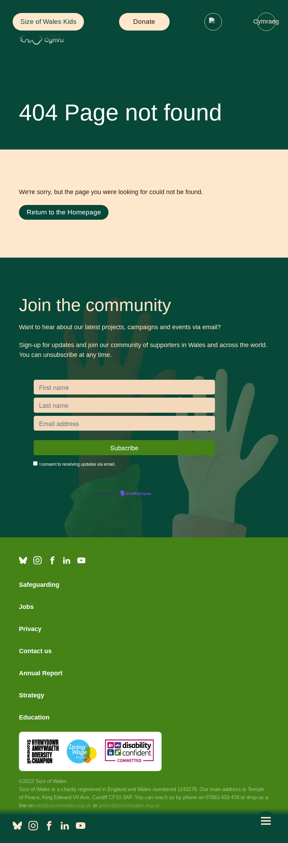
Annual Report (41, 673)
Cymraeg (266, 21)
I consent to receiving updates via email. (77, 464)
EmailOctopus (138, 494)
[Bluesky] (23, 560)
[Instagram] (37, 560)
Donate (144, 21)
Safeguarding (39, 584)
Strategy (31, 695)
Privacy (30, 628)
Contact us (35, 651)
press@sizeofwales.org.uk (129, 805)
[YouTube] (81, 560)
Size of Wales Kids (48, 21)
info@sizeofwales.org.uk (63, 805)
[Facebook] (52, 560)
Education (34, 717)
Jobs (26, 606)
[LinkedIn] (67, 560)
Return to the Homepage (64, 212)
